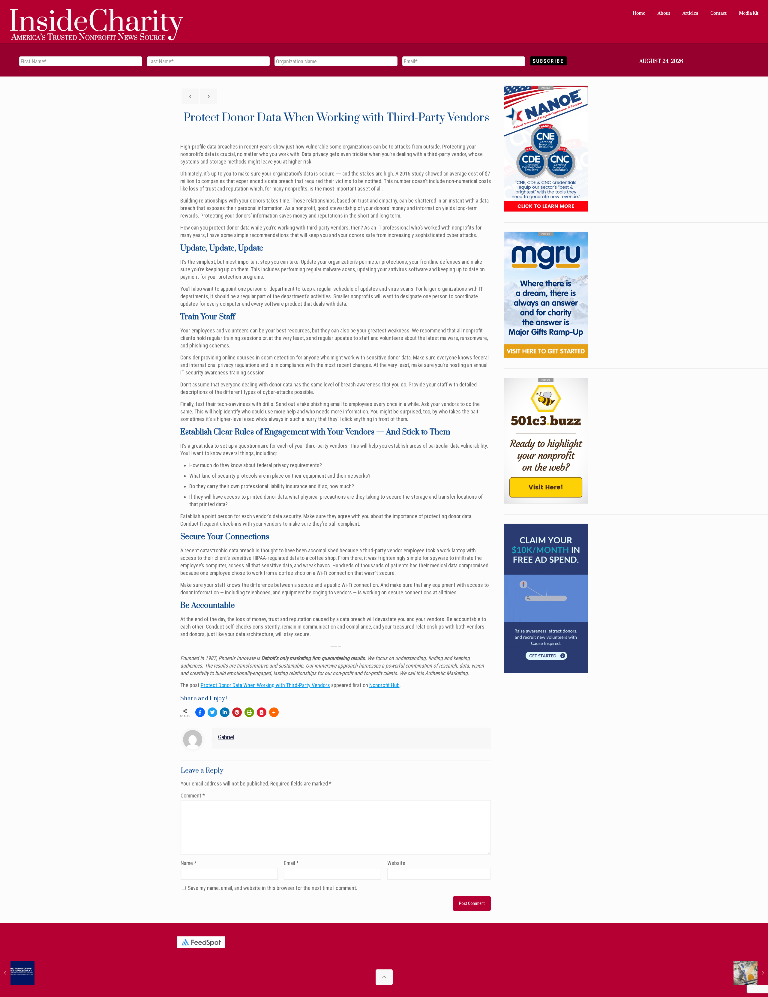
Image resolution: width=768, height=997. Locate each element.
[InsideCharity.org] (97, 13)
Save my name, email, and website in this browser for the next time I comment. (272, 888)
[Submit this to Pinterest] (237, 712)
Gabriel (226, 737)
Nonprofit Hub (384, 685)
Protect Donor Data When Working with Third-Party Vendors (265, 685)
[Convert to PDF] (261, 712)
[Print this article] (249, 712)
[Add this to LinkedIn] (225, 712)
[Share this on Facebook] (200, 712)
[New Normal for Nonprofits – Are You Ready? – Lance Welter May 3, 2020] (751, 973)
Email (291, 863)
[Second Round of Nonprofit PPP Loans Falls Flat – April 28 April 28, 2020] (17, 973)
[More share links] (274, 712)
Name (188, 863)
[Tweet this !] (212, 712)
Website (396, 863)
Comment (193, 795)
